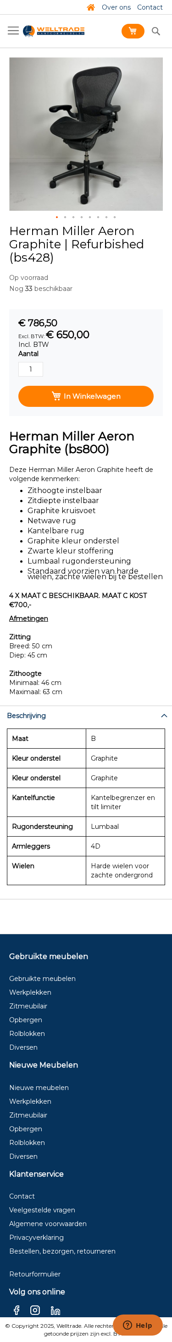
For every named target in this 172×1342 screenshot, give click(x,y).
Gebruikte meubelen (42, 979)
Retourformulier (35, 1274)
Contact (150, 7)
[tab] (86, 715)
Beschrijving (26, 716)
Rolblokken (27, 1034)
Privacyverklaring (36, 1237)
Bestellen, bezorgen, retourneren (62, 1251)
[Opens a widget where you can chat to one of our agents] (137, 1326)
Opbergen (25, 1020)
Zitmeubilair (28, 1006)
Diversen (23, 1047)
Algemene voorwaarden (48, 1224)
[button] (57, 218)
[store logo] (53, 31)
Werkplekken (30, 992)
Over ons (116, 7)
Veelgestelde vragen (42, 1210)
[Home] (90, 7)
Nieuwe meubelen (39, 1088)
